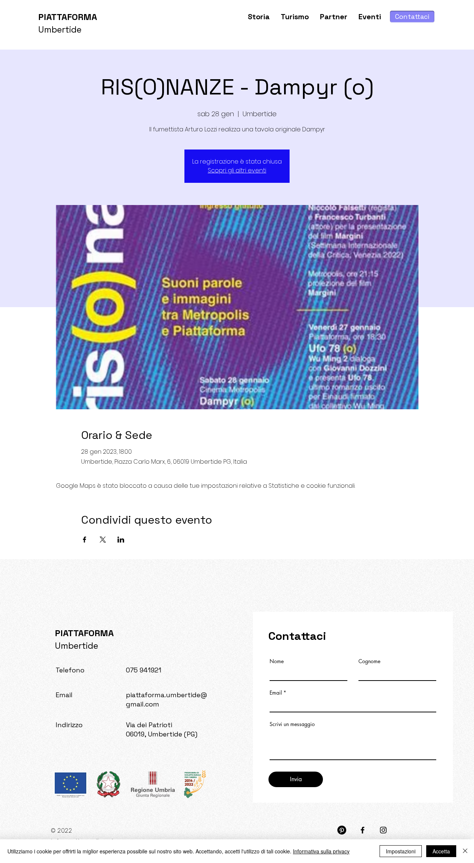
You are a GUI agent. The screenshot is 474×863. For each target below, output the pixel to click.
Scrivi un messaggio (292, 724)
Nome (277, 661)
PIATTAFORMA (67, 17)
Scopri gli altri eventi (237, 170)
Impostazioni (400, 851)
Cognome (369, 661)
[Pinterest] (341, 830)
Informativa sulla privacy (321, 851)
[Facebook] (362, 830)
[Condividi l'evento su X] (102, 540)
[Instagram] (383, 830)
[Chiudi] (465, 851)
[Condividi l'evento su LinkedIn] (120, 540)
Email (276, 692)
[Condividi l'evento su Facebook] (84, 540)
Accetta (441, 851)
